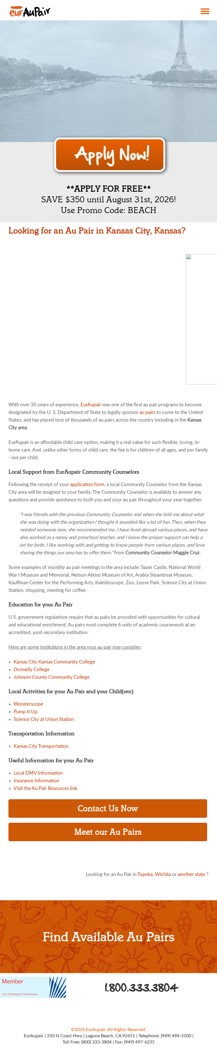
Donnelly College (31, 669)
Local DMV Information (38, 773)
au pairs (147, 412)
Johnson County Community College (52, 677)
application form (87, 484)
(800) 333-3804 (96, 1042)
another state (191, 874)
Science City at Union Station (44, 719)
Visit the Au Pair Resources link (45, 788)
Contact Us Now (108, 808)
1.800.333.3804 (142, 987)
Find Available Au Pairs (108, 936)
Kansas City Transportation (41, 746)
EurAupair (91, 404)
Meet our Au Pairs (108, 832)
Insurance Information (36, 780)
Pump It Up (26, 711)
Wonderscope (28, 704)
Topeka (145, 874)
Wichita (163, 874)
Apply (110, 156)
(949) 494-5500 (176, 1036)
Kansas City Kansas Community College (54, 662)
